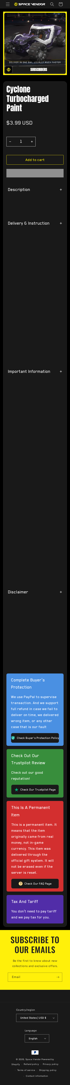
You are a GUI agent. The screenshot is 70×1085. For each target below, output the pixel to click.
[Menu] (8, 4)
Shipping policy (48, 1070)
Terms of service (26, 1070)
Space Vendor (33, 1059)
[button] (35, 160)
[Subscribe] (57, 977)
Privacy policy (51, 1064)
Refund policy (31, 1064)
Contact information (37, 1076)
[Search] (52, 4)
